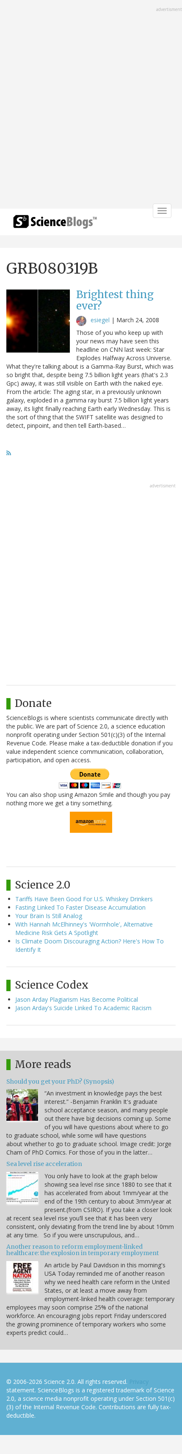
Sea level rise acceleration (44, 1164)
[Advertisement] (91, 105)
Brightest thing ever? (115, 300)
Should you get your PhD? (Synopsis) (60, 1081)
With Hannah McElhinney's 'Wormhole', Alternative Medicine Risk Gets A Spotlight (84, 928)
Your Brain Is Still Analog (48, 916)
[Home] (55, 224)
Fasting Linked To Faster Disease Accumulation (80, 907)
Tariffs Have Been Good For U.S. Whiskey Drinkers (84, 899)
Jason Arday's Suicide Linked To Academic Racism (83, 1008)
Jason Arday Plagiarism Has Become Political (76, 999)
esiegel (100, 320)
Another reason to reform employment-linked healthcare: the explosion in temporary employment (82, 1250)
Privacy (139, 1382)
